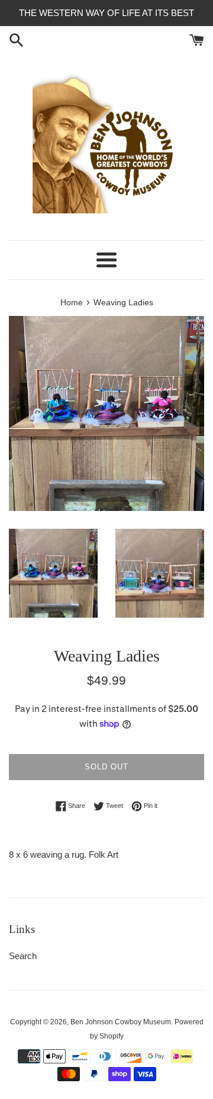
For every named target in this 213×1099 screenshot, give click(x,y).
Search (23, 956)
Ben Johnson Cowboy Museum (120, 1022)
